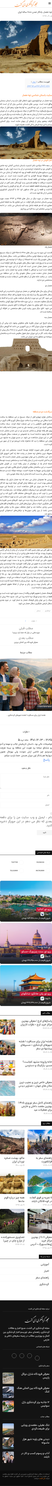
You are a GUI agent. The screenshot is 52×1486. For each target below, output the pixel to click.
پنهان (34, 82)
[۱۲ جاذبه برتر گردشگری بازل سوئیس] (8, 1406)
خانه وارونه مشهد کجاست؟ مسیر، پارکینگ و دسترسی (37, 1063)
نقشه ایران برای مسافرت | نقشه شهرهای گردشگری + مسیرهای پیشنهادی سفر (35, 1045)
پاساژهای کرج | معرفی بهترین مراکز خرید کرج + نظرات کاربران (36, 1022)
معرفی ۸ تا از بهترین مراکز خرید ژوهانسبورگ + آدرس (41, 1240)
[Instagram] (22, 1358)
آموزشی (45, 1264)
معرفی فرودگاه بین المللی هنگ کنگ (33, 1390)
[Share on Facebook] (22, 621)
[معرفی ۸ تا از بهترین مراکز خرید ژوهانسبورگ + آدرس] (40, 1221)
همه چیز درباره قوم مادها (14, 1199)
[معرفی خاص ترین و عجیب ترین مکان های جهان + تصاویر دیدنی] (7, 1088)
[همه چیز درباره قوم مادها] (12, 1181)
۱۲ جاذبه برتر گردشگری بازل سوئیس (35, 1404)
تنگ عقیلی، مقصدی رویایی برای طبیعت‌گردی (35, 1427)
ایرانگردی (47, 611)
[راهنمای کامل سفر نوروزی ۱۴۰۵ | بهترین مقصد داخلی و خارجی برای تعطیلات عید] (7, 1108)
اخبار (46, 1271)
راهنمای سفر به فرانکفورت (44, 1159)
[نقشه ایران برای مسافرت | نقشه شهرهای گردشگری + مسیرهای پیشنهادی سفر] (26, 685)
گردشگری (44, 1284)
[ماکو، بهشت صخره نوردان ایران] (12, 1142)
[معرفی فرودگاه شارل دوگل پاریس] (8, 1378)
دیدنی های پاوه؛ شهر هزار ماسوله (35, 1441)
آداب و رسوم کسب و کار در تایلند (35, 1455)
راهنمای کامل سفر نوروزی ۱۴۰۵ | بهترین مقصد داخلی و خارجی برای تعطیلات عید (35, 1106)
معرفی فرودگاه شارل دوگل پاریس (35, 1375)
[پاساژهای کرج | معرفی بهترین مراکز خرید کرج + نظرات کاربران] (7, 1027)
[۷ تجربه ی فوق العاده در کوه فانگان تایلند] (40, 1181)
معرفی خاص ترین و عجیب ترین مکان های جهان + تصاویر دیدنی (35, 1084)
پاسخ (46, 760)
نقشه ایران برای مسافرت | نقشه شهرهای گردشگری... (26, 715)
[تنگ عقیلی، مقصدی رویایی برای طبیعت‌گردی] (8, 1429)
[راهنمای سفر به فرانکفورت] (40, 1142)
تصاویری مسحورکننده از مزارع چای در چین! (12, 1239)
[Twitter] (30, 1358)
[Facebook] (37, 1358)
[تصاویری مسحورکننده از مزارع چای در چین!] (12, 1221)
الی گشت (42, 1478)
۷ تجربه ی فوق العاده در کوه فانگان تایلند (41, 1199)
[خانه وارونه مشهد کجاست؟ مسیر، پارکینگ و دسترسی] (7, 1067)
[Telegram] (14, 1358)
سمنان (39, 611)
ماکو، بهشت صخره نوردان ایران (14, 1159)
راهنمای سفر (42, 1278)
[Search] (2, 3)
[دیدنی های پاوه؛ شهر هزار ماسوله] (8, 1443)
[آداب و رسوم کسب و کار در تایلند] (8, 1457)
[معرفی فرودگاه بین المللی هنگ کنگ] (8, 1392)
